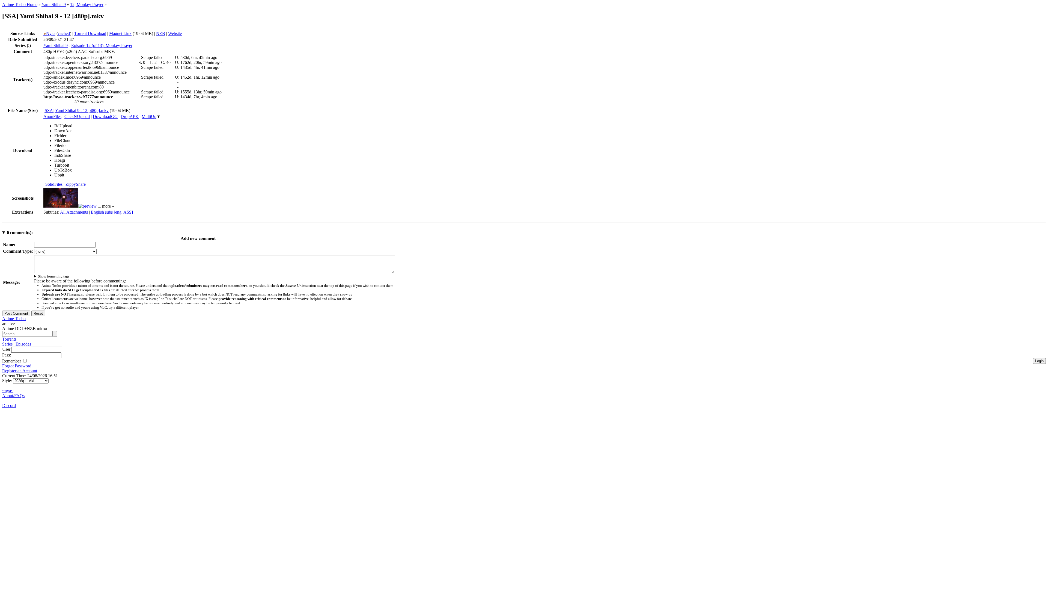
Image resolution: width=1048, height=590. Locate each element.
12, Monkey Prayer (86, 4)
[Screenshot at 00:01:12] (87, 206)
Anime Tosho (14, 318)
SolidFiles (53, 184)
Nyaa (49, 33)
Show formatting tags (53, 276)
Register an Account (19, 370)
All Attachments (74, 212)
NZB (160, 33)
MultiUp (149, 116)
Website (175, 33)
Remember (12, 361)
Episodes (23, 344)
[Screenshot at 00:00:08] (60, 206)
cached (64, 33)
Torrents (9, 339)
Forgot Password (16, 366)
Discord (9, 405)
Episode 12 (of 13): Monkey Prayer (101, 45)
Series (7, 344)
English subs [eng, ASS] (112, 212)
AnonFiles (52, 116)
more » (108, 206)
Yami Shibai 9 (53, 4)
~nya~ (7, 390)
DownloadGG (105, 116)
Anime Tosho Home (19, 4)
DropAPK (130, 116)
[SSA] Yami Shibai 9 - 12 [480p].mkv (76, 110)
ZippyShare (76, 184)
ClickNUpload (77, 116)
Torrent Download (90, 33)
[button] (99, 206)
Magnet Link (120, 33)
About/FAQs (13, 395)
